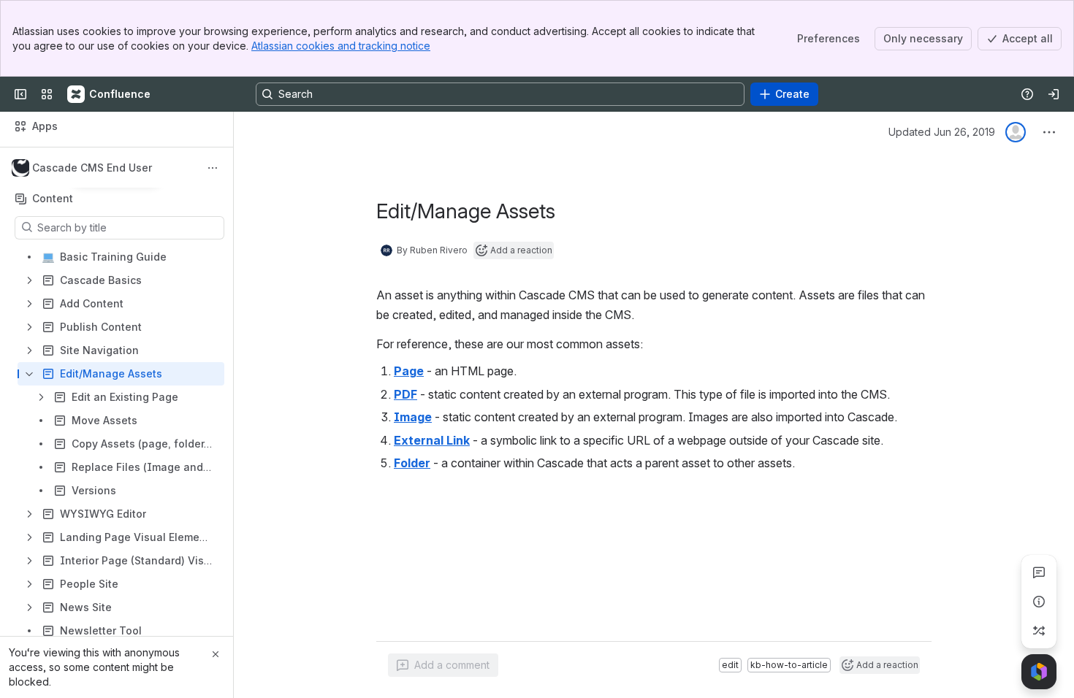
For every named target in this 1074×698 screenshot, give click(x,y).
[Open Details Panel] (1039, 601)
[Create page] (1039, 631)
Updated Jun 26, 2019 (941, 132)
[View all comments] (1039, 572)
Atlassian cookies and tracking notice (340, 45)
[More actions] (212, 168)
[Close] (215, 654)
